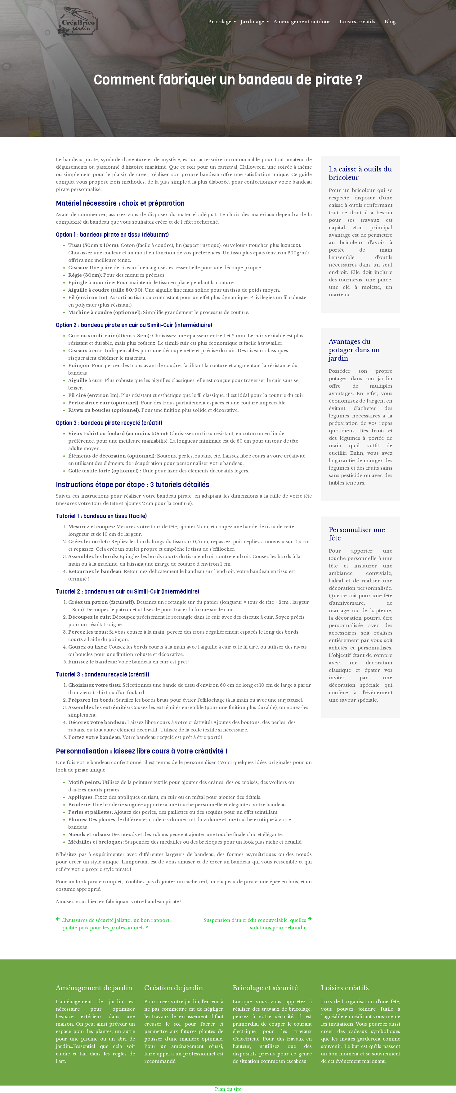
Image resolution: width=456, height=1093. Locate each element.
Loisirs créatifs (357, 22)
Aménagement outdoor (302, 22)
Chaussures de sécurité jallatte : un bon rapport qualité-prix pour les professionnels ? (115, 924)
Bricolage (219, 22)
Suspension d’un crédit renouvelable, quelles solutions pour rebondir (255, 924)
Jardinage (252, 22)
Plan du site (228, 1089)
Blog (390, 22)
